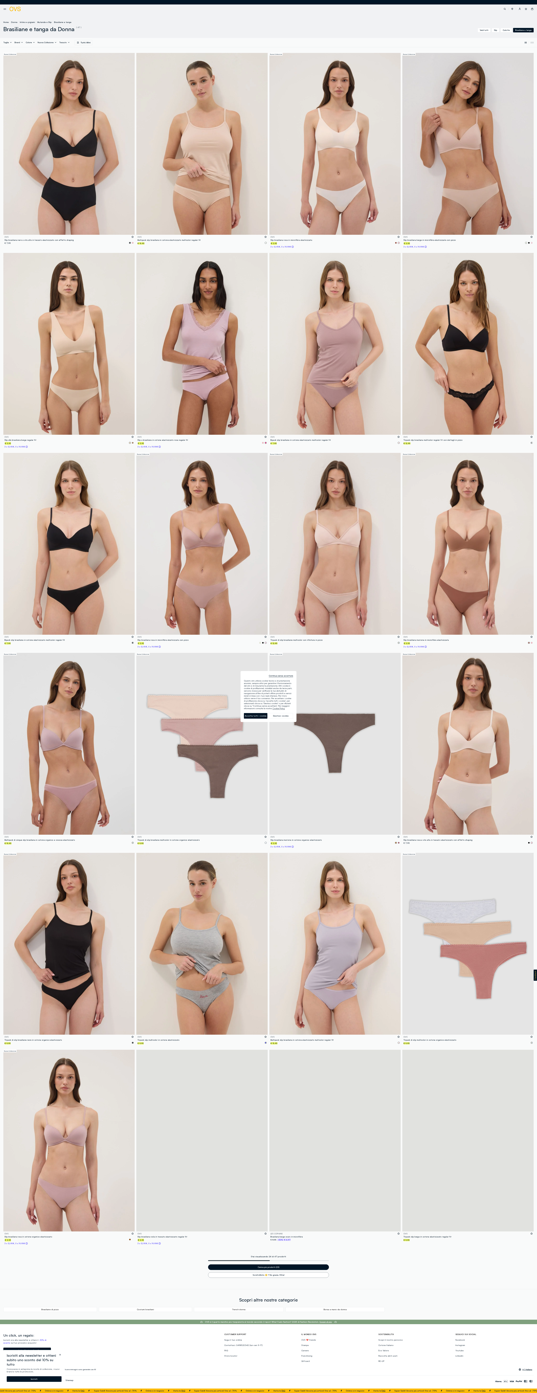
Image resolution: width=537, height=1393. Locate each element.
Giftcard (305, 1361)
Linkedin (459, 1356)
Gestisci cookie (281, 716)
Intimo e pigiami (27, 22)
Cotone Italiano (386, 1345)
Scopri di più (326, 1322)
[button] (512, 9)
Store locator (230, 1356)
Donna (14, 22)
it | (527, 1369)
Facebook (460, 1340)
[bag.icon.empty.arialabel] (532, 9)
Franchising (306, 1356)
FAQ (43, 1391)
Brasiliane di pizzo (50, 1309)
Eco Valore (383, 1350)
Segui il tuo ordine (233, 1340)
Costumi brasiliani (145, 1309)
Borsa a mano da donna (335, 1309)
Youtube (459, 1350)
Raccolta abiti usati (387, 1356)
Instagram (460, 1345)
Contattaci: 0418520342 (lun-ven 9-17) (243, 1345)
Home (6, 22)
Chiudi (529, 1391)
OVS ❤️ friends (308, 1340)
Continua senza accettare (281, 676)
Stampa (305, 1345)
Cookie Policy (278, 708)
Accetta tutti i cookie (256, 716)
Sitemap (69, 1380)
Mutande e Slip (44, 22)
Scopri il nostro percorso (390, 1340)
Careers (305, 1350)
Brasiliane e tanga (62, 22)
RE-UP (381, 1361)
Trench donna (239, 1309)
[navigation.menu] (4, 9)
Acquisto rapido (69, 231)
